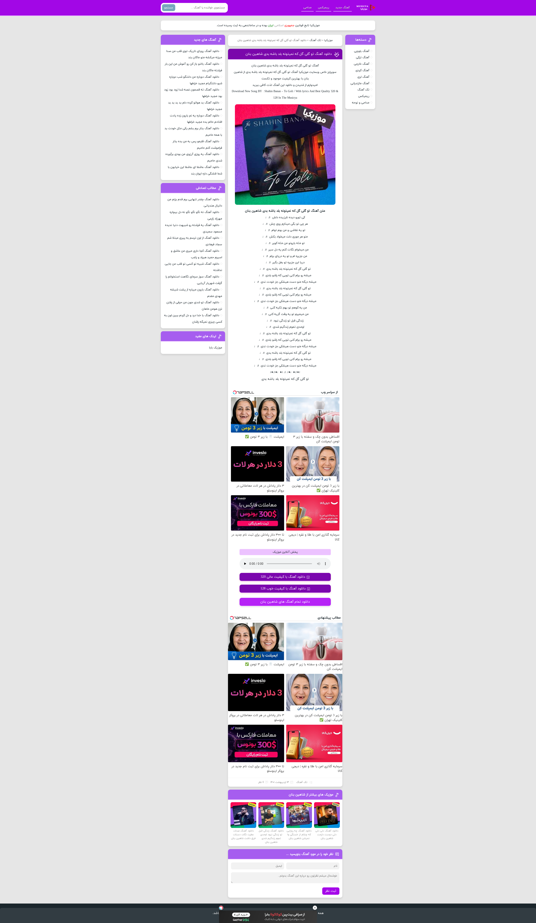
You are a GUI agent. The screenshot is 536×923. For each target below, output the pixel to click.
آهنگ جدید (342, 8)
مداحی (307, 8)
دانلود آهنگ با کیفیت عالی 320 (283, 577)
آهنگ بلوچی (361, 51)
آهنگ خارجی (361, 64)
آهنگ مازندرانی (359, 83)
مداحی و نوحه (360, 103)
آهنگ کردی (362, 70)
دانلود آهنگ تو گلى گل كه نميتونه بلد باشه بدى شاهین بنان (288, 54)
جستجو (168, 8)
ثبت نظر (330, 891)
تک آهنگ (315, 40)
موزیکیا (328, 40)
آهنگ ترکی (362, 57)
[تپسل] (221, 908)
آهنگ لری (363, 77)
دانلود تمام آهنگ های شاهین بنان (285, 601)
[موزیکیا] (364, 8)
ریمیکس (323, 8)
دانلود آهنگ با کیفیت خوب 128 (283, 588)
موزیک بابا (215, 348)
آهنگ (294, 72)
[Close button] (315, 908)
